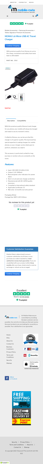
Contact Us (23, 2)
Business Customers (10, 348)
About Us (13, 2)
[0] (36, 16)
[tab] (11, 121)
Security (9, 360)
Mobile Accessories (11, 30)
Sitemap (9, 363)
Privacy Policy (11, 352)
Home (8, 335)
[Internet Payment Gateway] (30, 355)
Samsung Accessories (26, 30)
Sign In (31, 2)
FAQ (7, 338)
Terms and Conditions (10, 356)
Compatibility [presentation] (21, 121)
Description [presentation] (11, 121)
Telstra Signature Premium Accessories (18, 32)
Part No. (9, 60)
